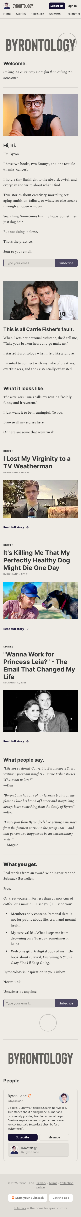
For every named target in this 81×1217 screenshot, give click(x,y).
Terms (53, 1183)
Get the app (61, 1198)
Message (54, 1137)
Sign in (72, 6)
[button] (7, 13)
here (40, 422)
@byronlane (15, 1101)
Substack (20, 1208)
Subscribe (57, 6)
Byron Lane (10, 472)
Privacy (41, 1183)
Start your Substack (29, 1198)
